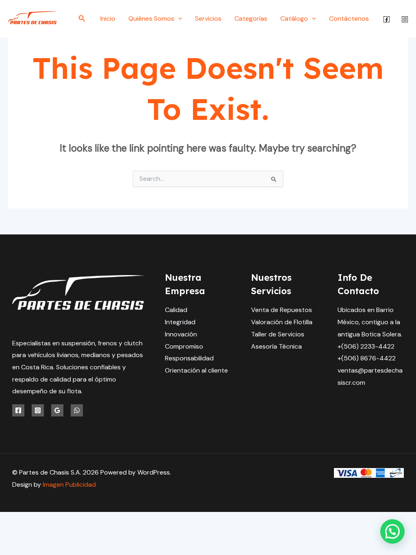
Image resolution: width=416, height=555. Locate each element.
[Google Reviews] (57, 410)
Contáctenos (349, 18)
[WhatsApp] (77, 410)
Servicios (208, 18)
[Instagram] (405, 19)
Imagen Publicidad (69, 484)
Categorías (250, 18)
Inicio (107, 18)
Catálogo (294, 18)
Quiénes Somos (151, 18)
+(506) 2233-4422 (366, 346)
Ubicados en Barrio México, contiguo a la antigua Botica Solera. (370, 322)
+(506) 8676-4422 (367, 358)
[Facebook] (387, 19)
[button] (82, 18)
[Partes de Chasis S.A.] (32, 18)
